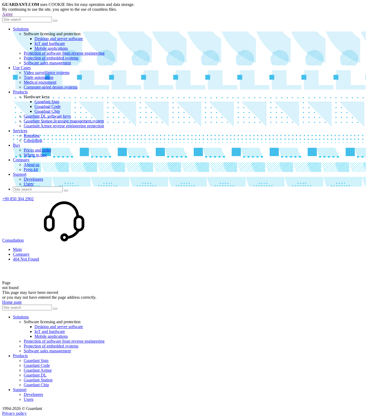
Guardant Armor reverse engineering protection (64, 126)
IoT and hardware (49, 43)
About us (31, 164)
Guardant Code (47, 106)
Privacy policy (14, 413)
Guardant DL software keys (47, 116)
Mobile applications (51, 48)
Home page (12, 302)
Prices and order (37, 150)
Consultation (13, 240)
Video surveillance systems (47, 72)
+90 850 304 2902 (18, 198)
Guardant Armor (38, 370)
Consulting (33, 140)
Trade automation (38, 77)
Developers (33, 179)
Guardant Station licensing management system (64, 121)
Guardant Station (38, 380)
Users (28, 184)
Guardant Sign (46, 101)
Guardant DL (35, 375)
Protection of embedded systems (51, 58)
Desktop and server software (58, 38)
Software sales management (47, 63)
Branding (32, 135)
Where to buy (35, 155)
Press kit (31, 169)
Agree (7, 14)
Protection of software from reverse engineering (64, 53)
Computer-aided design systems (51, 87)
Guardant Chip (47, 111)
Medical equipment (40, 82)
